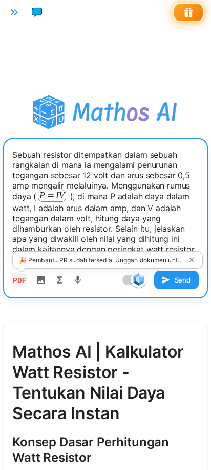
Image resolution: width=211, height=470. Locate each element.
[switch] (138, 279)
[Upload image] (41, 280)
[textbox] (105, 207)
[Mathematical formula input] (59, 280)
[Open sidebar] (14, 12)
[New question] (37, 12)
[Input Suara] (78, 280)
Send (183, 280)
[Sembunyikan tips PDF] (191, 260)
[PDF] (19, 280)
